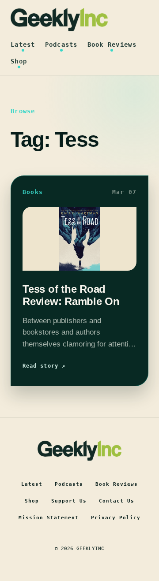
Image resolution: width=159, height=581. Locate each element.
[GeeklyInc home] (59, 19)
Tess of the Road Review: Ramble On (71, 295)
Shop (19, 61)
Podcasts (61, 44)
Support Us (69, 501)
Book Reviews (111, 44)
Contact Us (116, 501)
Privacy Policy (115, 518)
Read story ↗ (44, 366)
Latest (23, 44)
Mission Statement (49, 518)
